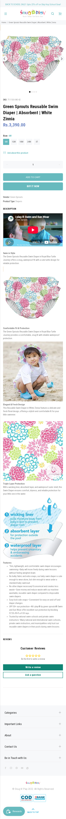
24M (29, 142)
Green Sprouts (16, 197)
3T (37, 142)
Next (61, 59)
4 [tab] (36, 92)
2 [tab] (32, 92)
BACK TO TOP (33, 812)
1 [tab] (30, 92)
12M (14, 142)
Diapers (19, 201)
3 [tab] (34, 92)
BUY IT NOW (33, 186)
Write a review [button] (33, 667)
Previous (4, 59)
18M (21, 142)
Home (4, 22)
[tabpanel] (33, 57)
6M (6, 142)
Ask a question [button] (33, 674)
